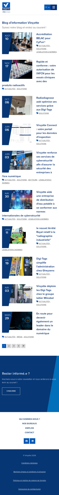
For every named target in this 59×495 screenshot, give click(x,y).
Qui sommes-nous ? (29, 419)
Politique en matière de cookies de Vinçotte (29, 480)
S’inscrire (11, 391)
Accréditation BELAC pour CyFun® (44, 38)
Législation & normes (46, 52)
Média (19, 337)
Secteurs (32, 180)
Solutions (41, 49)
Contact (29, 432)
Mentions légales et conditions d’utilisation (29, 472)
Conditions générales (29, 463)
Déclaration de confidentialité (29, 489)
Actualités (44, 46)
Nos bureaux (29, 423)
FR (46, 7)
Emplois (29, 428)
